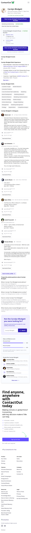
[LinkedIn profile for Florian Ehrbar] (14, 241)
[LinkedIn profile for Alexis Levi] (12, 114)
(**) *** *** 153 (8, 233)
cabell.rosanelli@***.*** (10, 231)
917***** (8, 42)
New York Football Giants (12, 72)
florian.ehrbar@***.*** (9, 262)
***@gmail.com (10, 36)
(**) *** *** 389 (8, 171)
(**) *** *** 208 (8, 265)
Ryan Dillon (8, 200)
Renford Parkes (10, 375)
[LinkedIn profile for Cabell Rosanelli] (15, 219)
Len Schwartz (8, 143)
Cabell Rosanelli (9, 220)
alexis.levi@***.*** (8, 132)
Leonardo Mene (10, 359)
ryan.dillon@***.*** (9, 209)
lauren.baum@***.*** (9, 189)
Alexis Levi (8, 115)
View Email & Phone (6, 138)
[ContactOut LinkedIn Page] (2, 526)
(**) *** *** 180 (8, 191)
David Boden (9, 367)
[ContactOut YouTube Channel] (5, 526)
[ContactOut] (8, 2)
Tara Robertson (10, 371)
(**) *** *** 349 (8, 211)
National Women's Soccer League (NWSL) (14, 66)
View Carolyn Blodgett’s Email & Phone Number (15, 48)
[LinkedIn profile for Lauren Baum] (14, 179)
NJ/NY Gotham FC (22, 76)
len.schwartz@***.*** (9, 169)
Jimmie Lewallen (10, 363)
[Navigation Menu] (28, 2)
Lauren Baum (8, 180)
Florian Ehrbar (9, 242)
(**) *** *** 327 (8, 135)
